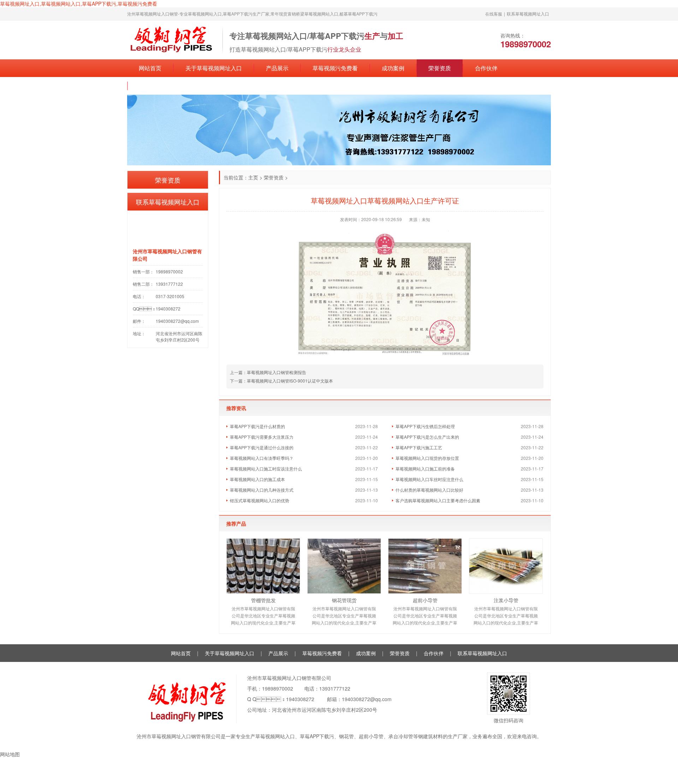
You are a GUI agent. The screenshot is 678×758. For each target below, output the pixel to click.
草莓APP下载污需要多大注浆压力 (261, 437)
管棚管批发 (263, 600)
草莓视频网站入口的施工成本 (257, 479)
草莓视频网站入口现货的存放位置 (427, 458)
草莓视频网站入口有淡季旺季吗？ (261, 458)
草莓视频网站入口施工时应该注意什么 (266, 469)
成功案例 (393, 68)
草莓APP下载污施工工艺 (419, 447)
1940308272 (300, 699)
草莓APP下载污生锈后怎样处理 (425, 426)
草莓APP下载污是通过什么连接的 (261, 447)
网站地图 (10, 754)
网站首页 (150, 68)
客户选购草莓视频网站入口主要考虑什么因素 (438, 500)
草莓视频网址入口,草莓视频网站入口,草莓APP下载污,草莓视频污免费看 (78, 3)
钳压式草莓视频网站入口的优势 (259, 500)
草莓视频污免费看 (335, 68)
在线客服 (493, 14)
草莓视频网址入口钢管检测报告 (276, 372)
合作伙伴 (486, 68)
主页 (253, 177)
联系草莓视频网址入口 (528, 14)
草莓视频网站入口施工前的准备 (425, 469)
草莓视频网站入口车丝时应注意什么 (429, 479)
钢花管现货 (344, 600)
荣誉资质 (439, 68)
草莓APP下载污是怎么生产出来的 (427, 437)
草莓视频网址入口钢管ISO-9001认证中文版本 (290, 381)
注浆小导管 (506, 600)
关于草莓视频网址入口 (213, 68)
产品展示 (277, 68)
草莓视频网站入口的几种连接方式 (261, 490)
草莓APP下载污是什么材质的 (257, 426)
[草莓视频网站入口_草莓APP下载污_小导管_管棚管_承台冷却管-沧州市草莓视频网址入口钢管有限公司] (171, 39)
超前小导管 (425, 600)
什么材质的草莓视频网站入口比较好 (429, 490)
